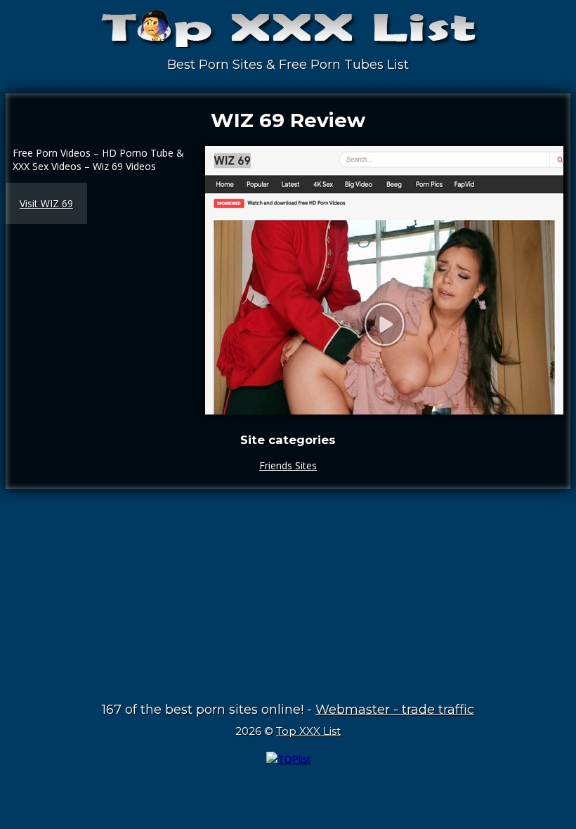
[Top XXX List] (288, 35)
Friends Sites (288, 465)
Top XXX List (308, 731)
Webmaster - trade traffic (394, 709)
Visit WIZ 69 (46, 203)
